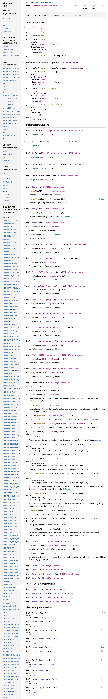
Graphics (42, 3)
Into (41, 651)
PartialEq (37, 541)
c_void (54, 44)
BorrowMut (40, 630)
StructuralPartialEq (43, 574)
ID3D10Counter (76, 130)
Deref (44, 62)
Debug (34, 209)
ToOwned (39, 670)
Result (72, 213)
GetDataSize (47, 56)
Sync (34, 578)
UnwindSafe (37, 601)
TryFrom (43, 679)
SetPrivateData (48, 88)
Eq (33, 565)
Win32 (35, 3)
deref (32, 234)
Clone (34, 187)
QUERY (35, 134)
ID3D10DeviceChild (67, 62)
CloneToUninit (42, 638)
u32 (42, 47)
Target (35, 226)
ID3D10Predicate (77, 142)
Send (34, 570)
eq (31, 545)
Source (103, 199)
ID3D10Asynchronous (42, 28)
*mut (48, 44)
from (32, 248)
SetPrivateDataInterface (53, 105)
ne (31, 553)
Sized (43, 618)
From (34, 244)
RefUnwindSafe (39, 593)
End (42, 35)
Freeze (35, 589)
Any (71, 444)
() (40, 52)
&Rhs (49, 553)
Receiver (43, 660)
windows (29, 3)
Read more (58, 195)
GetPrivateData (48, 72)
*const (40, 77)
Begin (43, 32)
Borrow (38, 621)
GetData (45, 39)
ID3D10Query (75, 153)
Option (41, 44)
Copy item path (61, 5)
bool (42, 134)
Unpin (34, 597)
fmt (31, 213)
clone (32, 191)
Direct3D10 (50, 3)
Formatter (54, 213)
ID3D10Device (76, 68)
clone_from (35, 199)
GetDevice (46, 68)
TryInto (43, 687)
